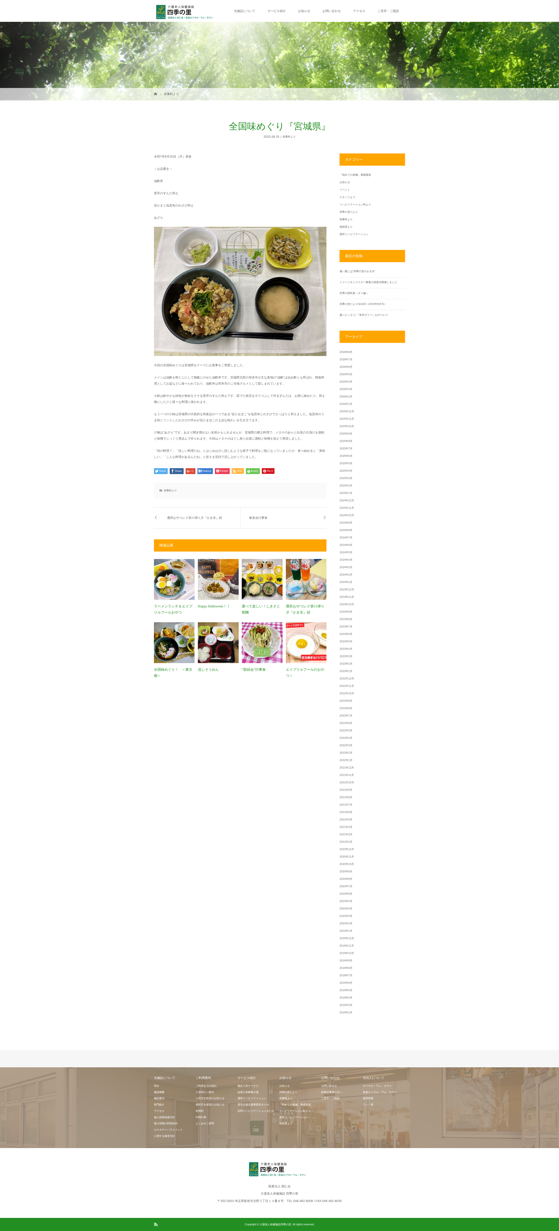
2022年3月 (346, 745)
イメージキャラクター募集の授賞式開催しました (368, 282)
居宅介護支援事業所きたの (253, 1104)
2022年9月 (346, 700)
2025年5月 (346, 463)
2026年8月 (346, 352)
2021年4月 (346, 827)
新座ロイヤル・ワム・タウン (380, 1092)
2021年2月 (346, 841)
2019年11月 (347, 945)
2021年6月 (346, 812)
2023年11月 (347, 596)
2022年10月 (347, 693)
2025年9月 (346, 433)
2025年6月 (346, 455)
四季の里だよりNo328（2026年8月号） (363, 304)
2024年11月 (347, 507)
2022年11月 (347, 686)
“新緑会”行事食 (254, 669)
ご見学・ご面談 (388, 11)
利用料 (200, 1110)
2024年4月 (346, 559)
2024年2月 (346, 574)
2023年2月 (346, 663)
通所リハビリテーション (354, 234)
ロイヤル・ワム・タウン (377, 1085)
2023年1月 (346, 671)
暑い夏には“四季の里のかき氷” (357, 271)
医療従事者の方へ (331, 1092)
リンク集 (368, 1104)
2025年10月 (347, 426)
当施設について (244, 11)
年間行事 (201, 1117)
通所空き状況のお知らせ (210, 1104)
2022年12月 (347, 678)
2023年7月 (346, 626)
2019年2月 (346, 1012)
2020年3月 (346, 916)
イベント (345, 189)
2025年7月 (346, 448)
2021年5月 (346, 819)
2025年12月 (347, 411)
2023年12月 (347, 589)
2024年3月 (346, 567)
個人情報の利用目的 (166, 1123)
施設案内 (159, 1098)
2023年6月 (346, 634)
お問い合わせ (332, 11)
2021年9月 (346, 789)
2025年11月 (347, 418)
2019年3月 (346, 1005)
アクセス (359, 11)
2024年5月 (346, 552)
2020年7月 (346, 886)
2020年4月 (346, 908)
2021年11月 (347, 775)
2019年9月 (346, 960)
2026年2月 (346, 396)
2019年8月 (346, 968)
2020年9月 (346, 871)
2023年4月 (346, 648)
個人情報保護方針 (164, 1117)
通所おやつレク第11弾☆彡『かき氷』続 (194, 517)
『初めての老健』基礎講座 (355, 174)
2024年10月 (347, 515)
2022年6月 (346, 723)
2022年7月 (346, 715)
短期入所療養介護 (248, 1092)
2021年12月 (347, 767)
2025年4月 (346, 470)
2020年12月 (347, 849)
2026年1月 (346, 404)
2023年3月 (346, 656)
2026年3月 (346, 389)
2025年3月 (346, 478)
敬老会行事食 (258, 517)
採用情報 (368, 1098)
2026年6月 (346, 366)
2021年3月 (346, 834)
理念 (156, 1085)
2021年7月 (346, 804)
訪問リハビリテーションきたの (256, 1110)
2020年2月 (346, 923)
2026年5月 (346, 374)
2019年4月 (346, 997)
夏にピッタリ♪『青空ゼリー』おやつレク (364, 314)
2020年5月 (346, 901)
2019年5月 (346, 990)
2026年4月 (346, 381)
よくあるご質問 (205, 1123)
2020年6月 (346, 893)
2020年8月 (346, 878)
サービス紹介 (276, 11)
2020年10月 (347, 864)
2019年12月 (347, 938)
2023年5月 (346, 641)
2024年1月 (346, 582)
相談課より (346, 226)
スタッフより (347, 197)
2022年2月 (346, 752)
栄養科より (289, 136)
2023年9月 (346, 611)
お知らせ (304, 11)
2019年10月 (347, 953)
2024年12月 (347, 500)
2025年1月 (346, 493)
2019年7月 (346, 975)
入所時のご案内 (205, 1092)
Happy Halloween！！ (214, 606)
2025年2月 (346, 485)
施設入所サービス (248, 1085)
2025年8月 (346, 441)
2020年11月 (347, 856)
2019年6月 (346, 982)
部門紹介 (159, 1104)
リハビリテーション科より (355, 204)
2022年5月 (346, 730)
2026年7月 (346, 359)
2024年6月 (346, 545)
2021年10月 (347, 782)
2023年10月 (347, 604)
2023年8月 (346, 619)
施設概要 (159, 1092)
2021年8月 (346, 797)
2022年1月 (346, 760)
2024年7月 (346, 537)
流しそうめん (208, 669)
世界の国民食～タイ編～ (354, 293)
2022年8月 (346, 708)
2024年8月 (346, 530)
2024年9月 (346, 522)
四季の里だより (349, 211)
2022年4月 (346, 737)
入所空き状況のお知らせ (210, 1098)
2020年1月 (346, 930)
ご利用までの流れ (206, 1085)
